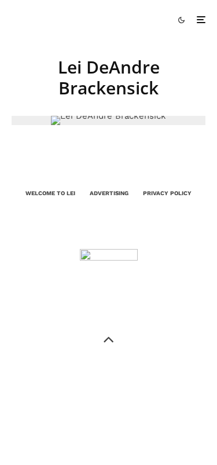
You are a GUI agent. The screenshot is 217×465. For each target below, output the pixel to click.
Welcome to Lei (50, 193)
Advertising (109, 193)
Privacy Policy (167, 193)
